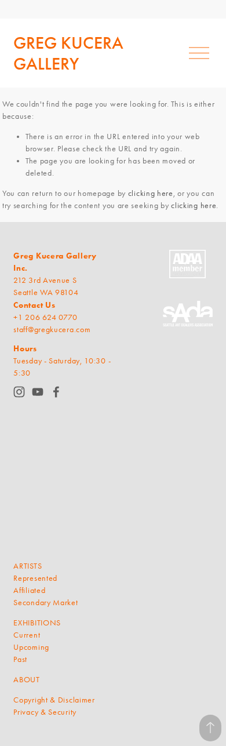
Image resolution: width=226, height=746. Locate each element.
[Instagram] (19, 392)
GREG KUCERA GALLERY (68, 53)
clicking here (150, 193)
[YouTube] (37, 392)
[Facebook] (56, 392)
